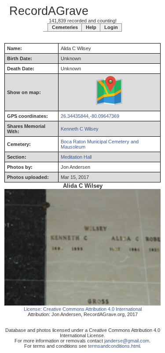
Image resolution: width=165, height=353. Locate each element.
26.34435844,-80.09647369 (90, 116)
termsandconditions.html (114, 346)
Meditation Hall (76, 157)
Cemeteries (65, 27)
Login (111, 27)
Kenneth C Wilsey (80, 128)
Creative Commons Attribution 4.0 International (92, 309)
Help (91, 27)
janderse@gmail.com (126, 340)
